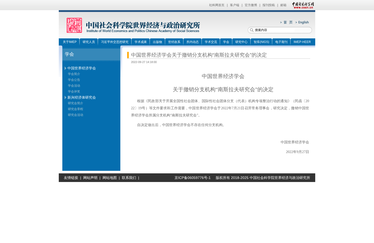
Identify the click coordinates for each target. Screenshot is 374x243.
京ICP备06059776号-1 (190, 178)
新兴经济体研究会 (81, 97)
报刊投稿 (269, 5)
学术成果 (141, 42)
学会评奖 (74, 91)
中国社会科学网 (302, 5)
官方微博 (251, 5)
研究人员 (89, 42)
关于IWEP (70, 42)
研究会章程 (75, 109)
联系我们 (129, 178)
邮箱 (283, 5)
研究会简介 (75, 103)
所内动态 (192, 42)
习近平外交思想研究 (114, 42)
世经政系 (174, 42)
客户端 (234, 5)
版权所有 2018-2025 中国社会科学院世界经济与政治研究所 (263, 178)
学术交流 (211, 42)
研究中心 (241, 42)
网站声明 (90, 178)
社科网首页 (216, 5)
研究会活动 (75, 115)
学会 (226, 42)
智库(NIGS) (261, 42)
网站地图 (110, 178)
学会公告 (74, 80)
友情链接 (71, 178)
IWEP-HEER (302, 42)
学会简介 (74, 74)
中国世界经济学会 (81, 68)
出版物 (157, 42)
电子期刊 (281, 42)
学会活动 (74, 85)
